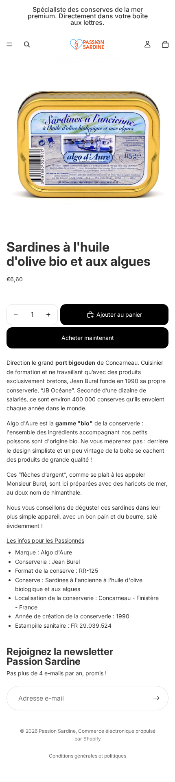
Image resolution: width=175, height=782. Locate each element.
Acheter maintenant (87, 337)
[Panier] (165, 44)
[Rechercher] (27, 44)
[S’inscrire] (156, 698)
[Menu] (9, 44)
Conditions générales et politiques (87, 756)
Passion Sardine (57, 731)
